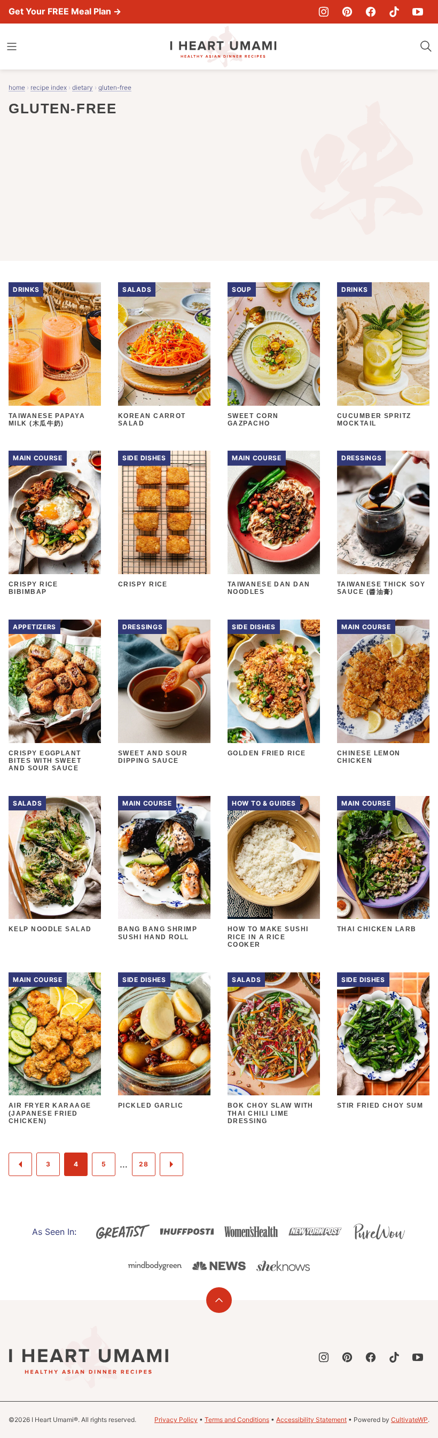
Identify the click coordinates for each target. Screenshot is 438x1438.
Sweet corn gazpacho (253, 419)
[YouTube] (417, 12)
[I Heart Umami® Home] (223, 46)
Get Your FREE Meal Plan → (65, 11)
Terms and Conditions (237, 1420)
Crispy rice (143, 584)
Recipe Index (48, 87)
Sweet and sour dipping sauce (152, 756)
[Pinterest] (347, 12)
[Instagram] (323, 12)
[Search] (426, 46)
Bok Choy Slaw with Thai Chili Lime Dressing (271, 1113)
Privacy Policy (176, 1420)
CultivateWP (409, 1420)
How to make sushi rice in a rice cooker (268, 936)
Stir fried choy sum (380, 1105)
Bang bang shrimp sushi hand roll (157, 932)
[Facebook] (370, 12)
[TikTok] (394, 12)
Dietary (82, 87)
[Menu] (12, 46)
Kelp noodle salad (50, 929)
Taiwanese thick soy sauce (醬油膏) (381, 588)
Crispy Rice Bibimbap (33, 588)
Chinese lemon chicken (369, 756)
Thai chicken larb (376, 929)
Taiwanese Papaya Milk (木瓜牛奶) (47, 419)
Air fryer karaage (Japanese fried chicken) (50, 1113)
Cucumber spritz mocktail (374, 419)
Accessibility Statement (311, 1420)
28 (143, 1164)
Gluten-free (114, 87)
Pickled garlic (150, 1105)
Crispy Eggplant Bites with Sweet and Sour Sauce (45, 760)
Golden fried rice (267, 753)
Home (17, 87)
